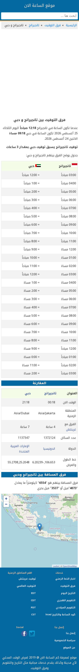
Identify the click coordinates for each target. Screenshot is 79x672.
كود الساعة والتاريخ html (60, 614)
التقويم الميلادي (65, 607)
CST (33, 614)
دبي (28, 393)
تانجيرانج (34, 25)
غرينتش (71, 429)
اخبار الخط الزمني (65, 578)
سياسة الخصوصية (64, 640)
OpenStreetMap (70, 566)
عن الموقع (69, 647)
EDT (33, 593)
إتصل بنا (70, 633)
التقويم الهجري (66, 600)
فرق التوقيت (53, 25)
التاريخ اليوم (68, 593)
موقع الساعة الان (39, 5)
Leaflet (56, 566)
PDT (33, 607)
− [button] (6, 504)
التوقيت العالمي (26, 586)
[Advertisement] (39, 73)
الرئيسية (71, 25)
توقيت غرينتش (27, 578)
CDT (33, 600)
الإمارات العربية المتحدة (19, 448)
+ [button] (6, 498)
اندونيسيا (49, 449)
